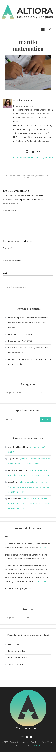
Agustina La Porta (22, 100)
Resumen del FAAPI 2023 (20, 341)
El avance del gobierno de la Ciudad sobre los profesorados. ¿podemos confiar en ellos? (28, 487)
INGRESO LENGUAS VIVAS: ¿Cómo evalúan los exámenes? (28, 350)
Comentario (9, 211)
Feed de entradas (16, 651)
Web (5, 273)
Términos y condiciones (26, 728)
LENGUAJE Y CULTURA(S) (20, 334)
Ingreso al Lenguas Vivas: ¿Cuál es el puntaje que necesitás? (29, 362)
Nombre (7, 248)
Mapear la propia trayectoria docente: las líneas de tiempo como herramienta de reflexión (28, 322)
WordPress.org (15, 664)
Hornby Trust (40, 581)
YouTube (42, 548)
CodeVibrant (35, 745)
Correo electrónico (13, 260)
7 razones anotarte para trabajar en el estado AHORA (28, 176)
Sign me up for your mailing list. (17, 241)
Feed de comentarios (18, 657)
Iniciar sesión (14, 644)
